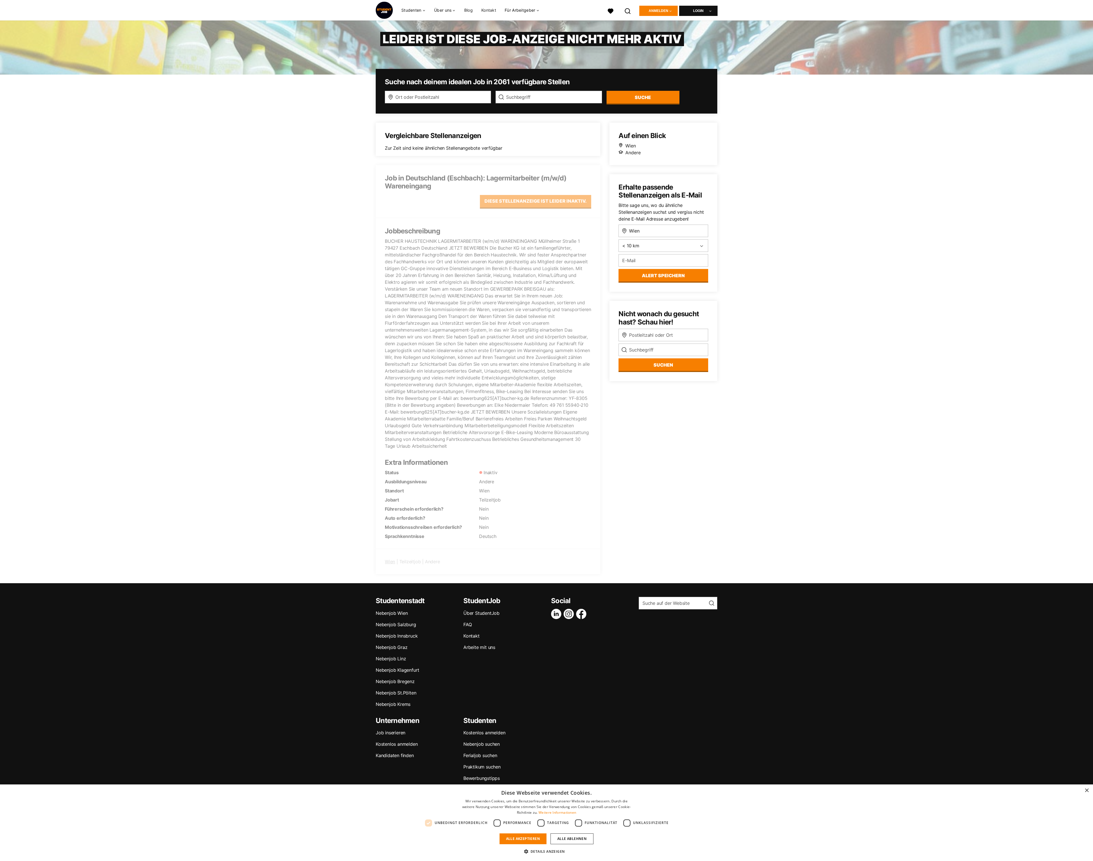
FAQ (467, 624)
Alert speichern (663, 275)
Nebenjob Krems (393, 704)
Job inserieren (390, 732)
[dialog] (546, 822)
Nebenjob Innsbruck (397, 636)
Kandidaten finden (395, 755)
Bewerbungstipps (481, 778)
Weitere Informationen (557, 812)
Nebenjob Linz (391, 658)
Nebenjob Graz (391, 647)
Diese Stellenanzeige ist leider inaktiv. (535, 201)
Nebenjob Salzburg (396, 624)
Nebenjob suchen (481, 744)
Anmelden (658, 11)
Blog (468, 10)
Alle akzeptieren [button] (523, 838)
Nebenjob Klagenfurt (397, 670)
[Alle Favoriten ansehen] (610, 10)
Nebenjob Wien (392, 613)
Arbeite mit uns (479, 647)
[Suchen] (627, 10)
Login (698, 11)
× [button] (1086, 790)
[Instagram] (570, 614)
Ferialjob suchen (480, 755)
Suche (643, 97)
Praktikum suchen (482, 767)
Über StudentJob (481, 613)
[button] (546, 851)
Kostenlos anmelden (397, 744)
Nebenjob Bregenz (395, 681)
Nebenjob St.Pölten (396, 693)
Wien (390, 561)
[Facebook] (582, 614)
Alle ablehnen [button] (572, 838)
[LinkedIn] (557, 614)
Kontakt (488, 10)
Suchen (663, 365)
